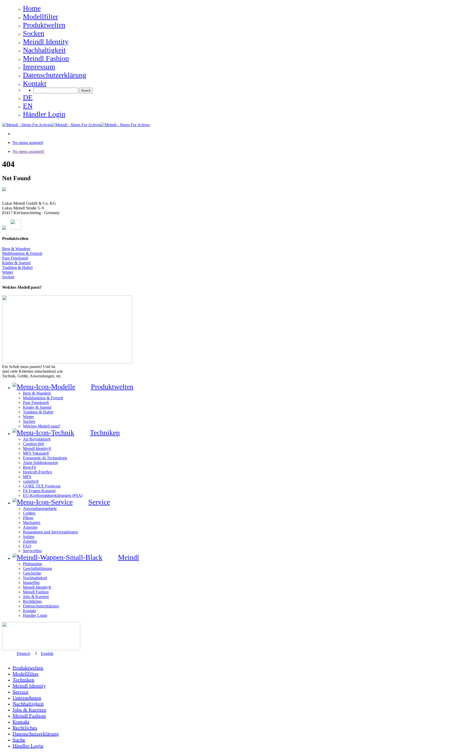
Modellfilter (25, 674)
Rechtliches (24, 728)
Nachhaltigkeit (28, 704)
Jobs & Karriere (29, 710)
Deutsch (23, 653)
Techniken (23, 680)
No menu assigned (27, 142)
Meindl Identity (29, 686)
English (47, 653)
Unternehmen (26, 698)
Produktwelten (27, 668)
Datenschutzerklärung (35, 734)
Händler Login (27, 746)
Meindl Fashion (29, 716)
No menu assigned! (28, 151)
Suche (18, 740)
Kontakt (20, 722)
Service (20, 692)
